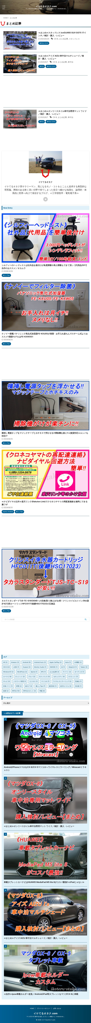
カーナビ (7, 676)
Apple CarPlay (56, 662)
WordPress (22, 672)
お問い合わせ (57, 1008)
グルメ (31, 676)
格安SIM (53, 686)
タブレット (73, 676)
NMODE (54, 667)
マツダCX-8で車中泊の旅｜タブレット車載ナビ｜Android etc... (45, 1016)
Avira (68, 662)
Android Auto (40, 662)
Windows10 (8, 672)
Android (27, 662)
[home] (45, 199)
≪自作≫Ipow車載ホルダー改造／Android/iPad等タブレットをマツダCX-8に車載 (41, 994)
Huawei (27, 667)
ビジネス (34, 681)
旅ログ (28, 686)
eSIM (16, 667)
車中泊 (70, 62)
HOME (32, 1008)
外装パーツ (8, 686)
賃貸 (6, 691)
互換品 (78, 681)
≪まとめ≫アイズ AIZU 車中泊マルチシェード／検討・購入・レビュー (35, 938)
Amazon (15, 662)
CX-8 (56, 39)
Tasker (83, 667)
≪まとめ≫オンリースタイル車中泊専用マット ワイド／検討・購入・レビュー (39, 826)
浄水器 (78, 686)
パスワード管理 (20, 681)
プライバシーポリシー (43, 1008)
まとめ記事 (63, 39)
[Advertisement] (45, 92)
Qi (63, 667)
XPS (43, 672)
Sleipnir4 (73, 667)
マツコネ (45, 681)
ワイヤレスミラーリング (62, 681)
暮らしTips (40, 686)
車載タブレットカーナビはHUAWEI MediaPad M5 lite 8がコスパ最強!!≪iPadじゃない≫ (44, 882)
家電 (19, 686)
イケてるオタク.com (46, 6)
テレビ (6, 681)
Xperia (34, 672)
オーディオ (79, 672)
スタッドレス (74, 39)
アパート (67, 672)
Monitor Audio (40, 667)
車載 (42, 691)
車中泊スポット (29, 691)
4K (5, 662)
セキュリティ (59, 676)
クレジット (20, 676)
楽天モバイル (65, 686)
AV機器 (78, 662)
